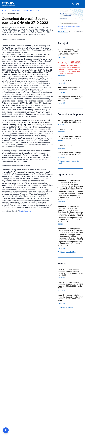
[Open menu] (81, 3)
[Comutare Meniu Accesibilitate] (6, 430)
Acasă (4, 10)
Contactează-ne (25, 211)
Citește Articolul (63, 32)
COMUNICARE (15, 10)
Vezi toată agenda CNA (66, 252)
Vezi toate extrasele (65, 307)
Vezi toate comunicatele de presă (68, 162)
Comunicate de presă (31, 10)
